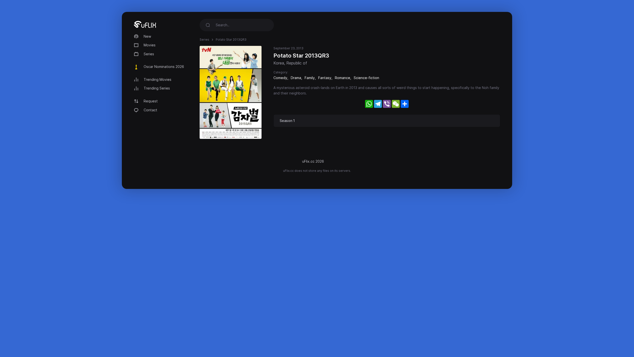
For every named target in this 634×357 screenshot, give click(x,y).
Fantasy (324, 78)
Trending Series (157, 88)
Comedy (280, 78)
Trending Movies (157, 79)
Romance (342, 78)
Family (310, 78)
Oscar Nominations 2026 (164, 66)
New (147, 36)
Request (151, 101)
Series (149, 54)
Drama (296, 78)
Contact (150, 110)
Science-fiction (366, 78)
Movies (150, 45)
